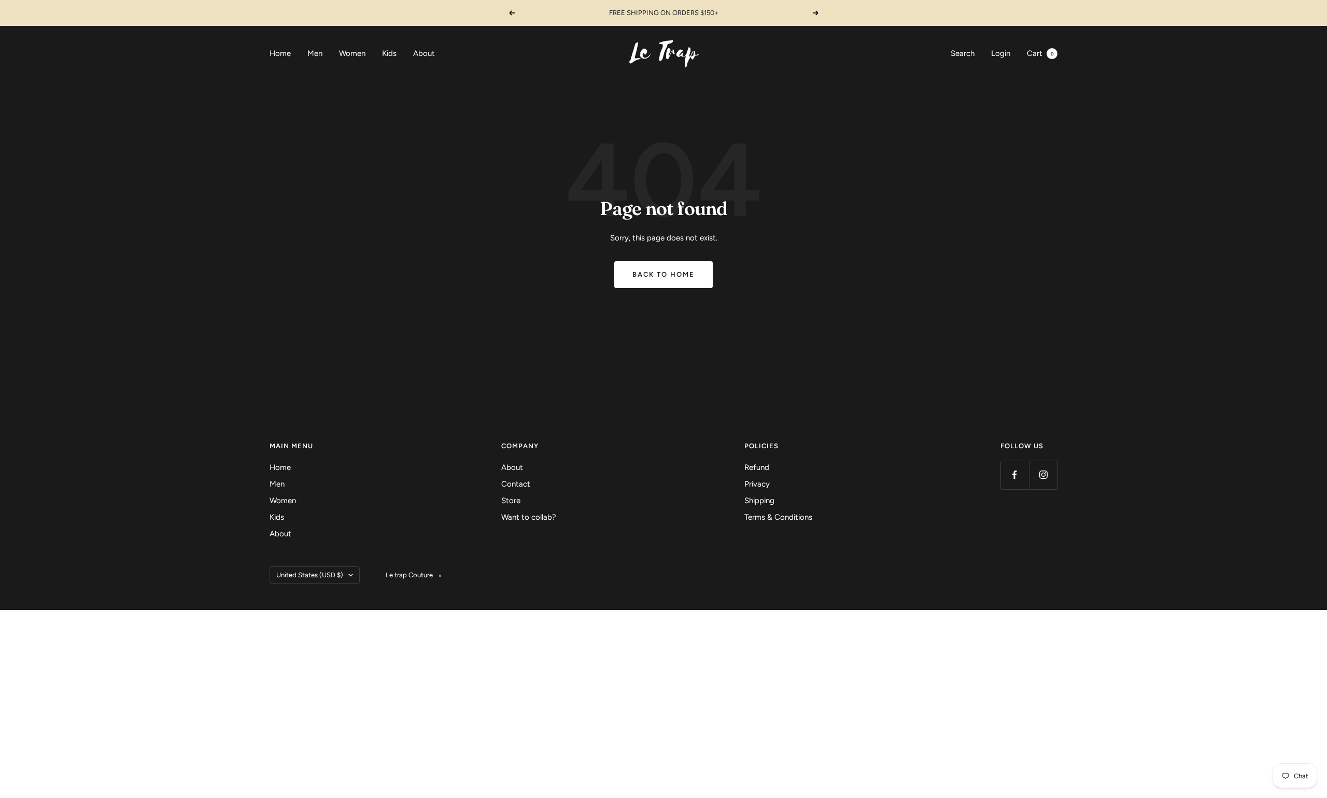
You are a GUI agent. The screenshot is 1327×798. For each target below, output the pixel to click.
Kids (389, 53)
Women (352, 53)
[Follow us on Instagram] (1043, 475)
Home (280, 53)
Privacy (757, 484)
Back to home (663, 274)
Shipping (759, 500)
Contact (515, 484)
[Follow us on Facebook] (1014, 475)
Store (510, 500)
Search (963, 53)
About (424, 53)
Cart (1040, 53)
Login (1000, 53)
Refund (756, 467)
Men (314, 53)
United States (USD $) (309, 575)
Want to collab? (528, 517)
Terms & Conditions (778, 517)
